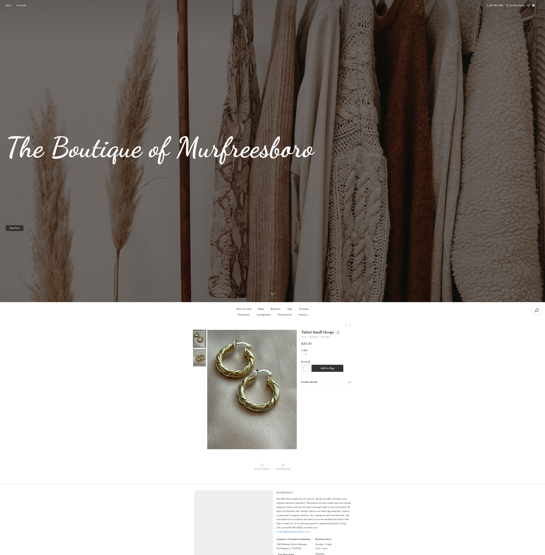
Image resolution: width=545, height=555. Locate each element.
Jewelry (303, 314)
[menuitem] (346, 325)
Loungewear (264, 314)
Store (8, 5)
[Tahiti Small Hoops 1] (199, 357)
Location (21, 5)
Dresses (304, 309)
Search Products (262, 468)
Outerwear (243, 314)
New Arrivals (243, 309)
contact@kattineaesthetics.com (292, 531)
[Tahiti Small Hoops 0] (199, 339)
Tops (290, 309)
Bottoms (275, 309)
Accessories (285, 314)
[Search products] (536, 310)
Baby (261, 309)
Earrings (325, 336)
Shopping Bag (283, 468)
